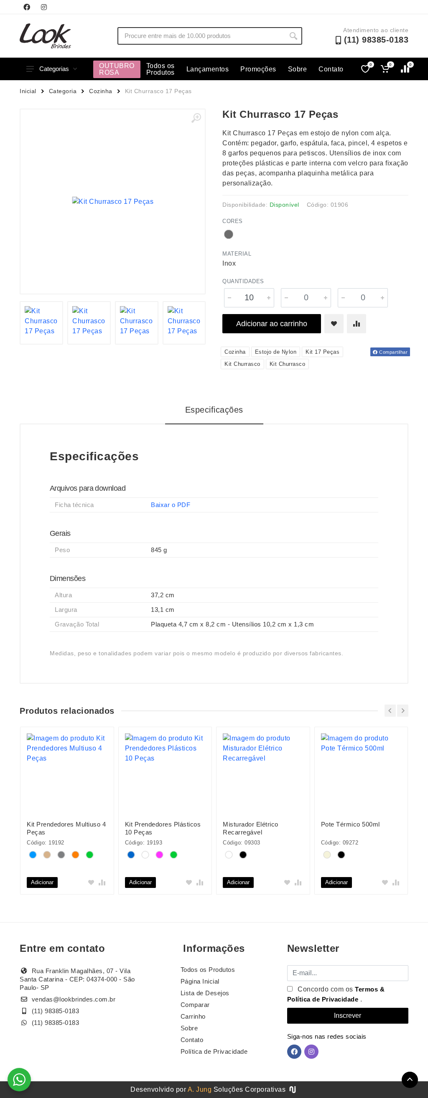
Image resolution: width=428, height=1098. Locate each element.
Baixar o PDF (170, 504)
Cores (232, 221)
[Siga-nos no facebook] (27, 7)
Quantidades (243, 281)
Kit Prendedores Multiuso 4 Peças (66, 828)
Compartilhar (393, 352)
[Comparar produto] (356, 323)
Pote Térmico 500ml (350, 824)
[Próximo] (402, 711)
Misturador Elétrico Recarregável (250, 828)
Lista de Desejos (205, 993)
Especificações (214, 409)
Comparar (195, 1004)
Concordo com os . (336, 994)
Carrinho (193, 1016)
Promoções (258, 69)
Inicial (28, 91)
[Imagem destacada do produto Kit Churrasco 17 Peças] (112, 201)
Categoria (63, 91)
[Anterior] (390, 711)
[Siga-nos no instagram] (44, 7)
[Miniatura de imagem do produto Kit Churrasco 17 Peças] (41, 323)
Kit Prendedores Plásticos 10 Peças (163, 828)
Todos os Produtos (160, 69)
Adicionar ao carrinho (271, 324)
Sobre (297, 69)
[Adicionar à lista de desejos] (334, 323)
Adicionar (42, 882)
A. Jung (200, 1089)
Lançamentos (207, 69)
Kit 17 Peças (322, 352)
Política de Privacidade (214, 1051)
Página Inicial (200, 981)
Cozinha (100, 91)
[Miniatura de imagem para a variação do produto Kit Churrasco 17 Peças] (184, 323)
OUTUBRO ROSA (117, 69)
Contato (331, 69)
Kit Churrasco (242, 364)
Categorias (54, 68)
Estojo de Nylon (276, 352)
